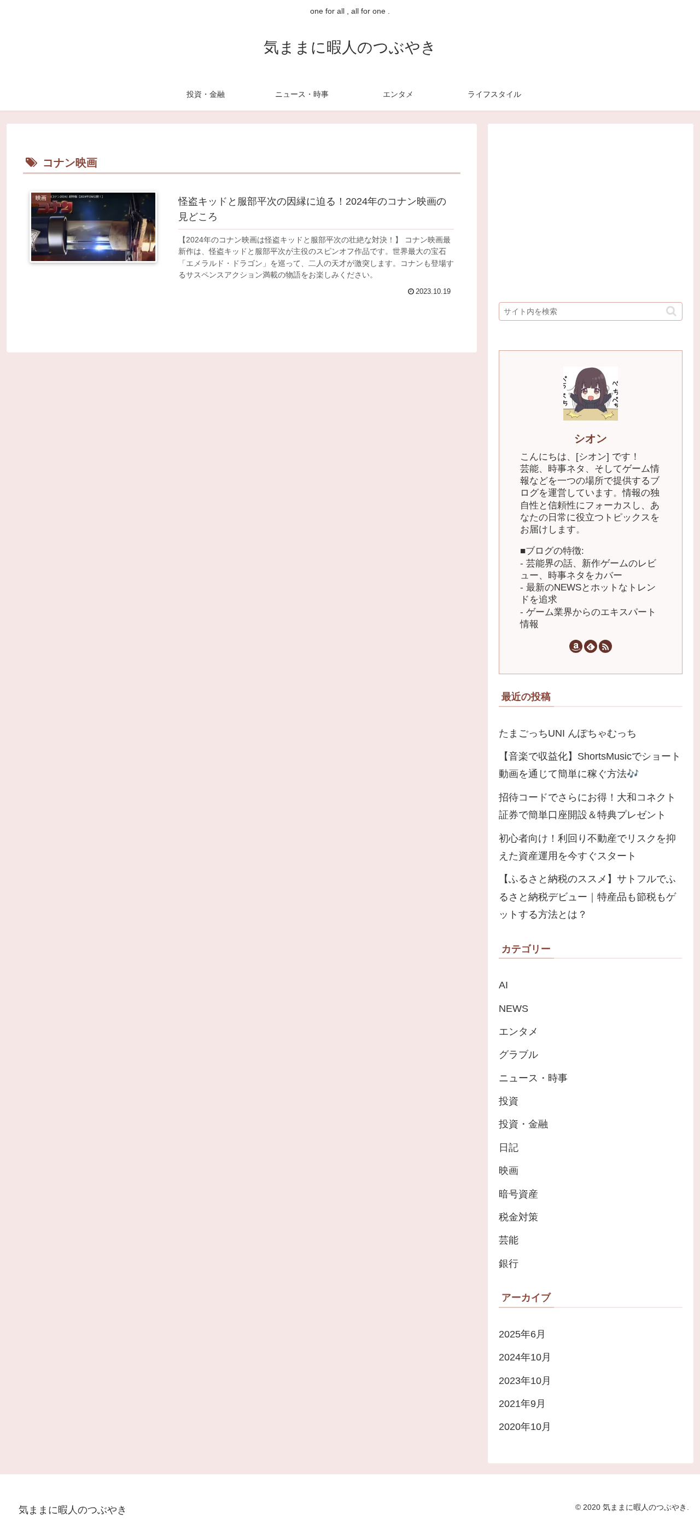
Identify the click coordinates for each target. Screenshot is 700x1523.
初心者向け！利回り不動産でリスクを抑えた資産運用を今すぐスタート (587, 847)
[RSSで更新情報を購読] (605, 646)
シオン (590, 438)
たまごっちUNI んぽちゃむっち (568, 733)
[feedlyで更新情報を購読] (590, 646)
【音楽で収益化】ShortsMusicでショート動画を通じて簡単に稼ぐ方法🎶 (590, 765)
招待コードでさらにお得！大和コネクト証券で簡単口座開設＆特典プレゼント (587, 806)
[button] (671, 311)
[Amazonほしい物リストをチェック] (575, 646)
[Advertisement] (590, 211)
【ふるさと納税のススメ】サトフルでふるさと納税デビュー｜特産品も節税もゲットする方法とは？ (587, 896)
